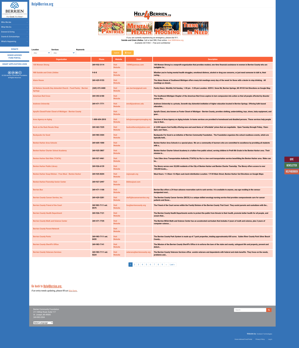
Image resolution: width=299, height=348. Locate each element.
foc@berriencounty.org (136, 205)
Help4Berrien (292, 171)
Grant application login (14, 64)
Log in (270, 339)
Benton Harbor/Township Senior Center (49, 182)
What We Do (6, 27)
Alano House (38, 80)
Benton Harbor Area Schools (45, 142)
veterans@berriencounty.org (138, 252)
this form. (73, 290)
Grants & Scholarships (10, 36)
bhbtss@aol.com (133, 182)
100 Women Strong (41, 64)
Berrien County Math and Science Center (50, 221)
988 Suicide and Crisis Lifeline (45, 72)
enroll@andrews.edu (135, 103)
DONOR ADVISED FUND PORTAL (14, 56)
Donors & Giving (7, 31)
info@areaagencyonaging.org (138, 119)
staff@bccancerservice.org (137, 197)
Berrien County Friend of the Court (47, 205)
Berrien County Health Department (47, 213)
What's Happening (8, 41)
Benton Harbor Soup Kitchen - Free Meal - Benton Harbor (57, 174)
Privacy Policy (260, 339)
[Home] (14, 10)
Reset (129, 53)
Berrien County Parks (42, 236)
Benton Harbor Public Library (45, 166)
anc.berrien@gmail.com (136, 88)
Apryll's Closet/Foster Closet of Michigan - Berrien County (57, 111)
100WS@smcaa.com (135, 64)
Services (55, 49)
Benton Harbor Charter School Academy (50, 150)
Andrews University (41, 103)
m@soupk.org (132, 174)
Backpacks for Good (41, 135)
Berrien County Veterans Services (47, 252)
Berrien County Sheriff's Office (46, 244)
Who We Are (6, 22)
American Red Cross (41, 96)
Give (292, 159)
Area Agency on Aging (42, 119)
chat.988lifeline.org (175, 40)
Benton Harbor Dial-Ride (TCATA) (47, 158)
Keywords (80, 49)
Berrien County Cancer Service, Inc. (48, 197)
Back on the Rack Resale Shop (46, 127)
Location (35, 49)
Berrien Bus (38, 189)
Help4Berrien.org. (52, 286)
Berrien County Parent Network (46, 228)
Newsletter (292, 165)
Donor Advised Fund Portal (243, 339)
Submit (116, 53)
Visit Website (116, 66)
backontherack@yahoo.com (138, 127)
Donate (14, 49)
